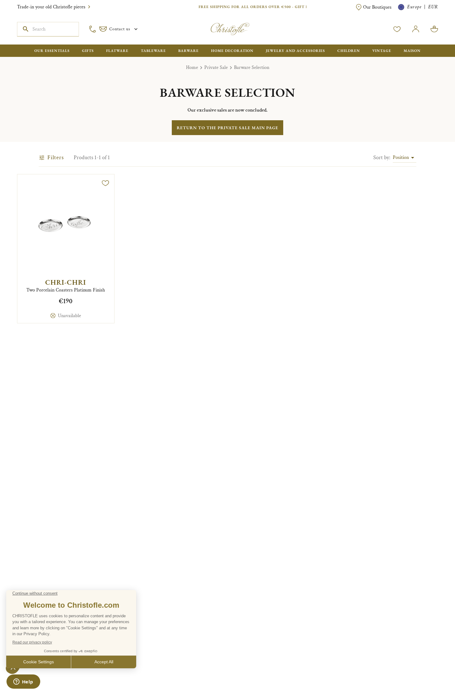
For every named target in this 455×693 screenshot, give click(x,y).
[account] (397, 29)
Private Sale (216, 67)
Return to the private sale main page (227, 127)
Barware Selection (251, 67)
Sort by (381, 157)
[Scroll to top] (431, 669)
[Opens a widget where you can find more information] (23, 682)
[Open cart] (434, 29)
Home (192, 67)
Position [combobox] (401, 157)
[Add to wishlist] (105, 183)
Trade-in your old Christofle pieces (51, 7)
